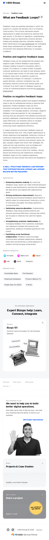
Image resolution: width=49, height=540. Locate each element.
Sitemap (39, 530)
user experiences (28, 44)
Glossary (6, 13)
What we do (17, 382)
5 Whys (29, 285)
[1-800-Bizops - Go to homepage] (11, 3)
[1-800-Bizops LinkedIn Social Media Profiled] (8, 529)
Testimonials (29, 382)
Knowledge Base (11, 273)
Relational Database (12, 279)
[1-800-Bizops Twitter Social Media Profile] (12, 529)
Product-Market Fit (33, 279)
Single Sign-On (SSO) (12, 285)
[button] (44, 2)
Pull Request (28, 273)
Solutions (6, 382)
